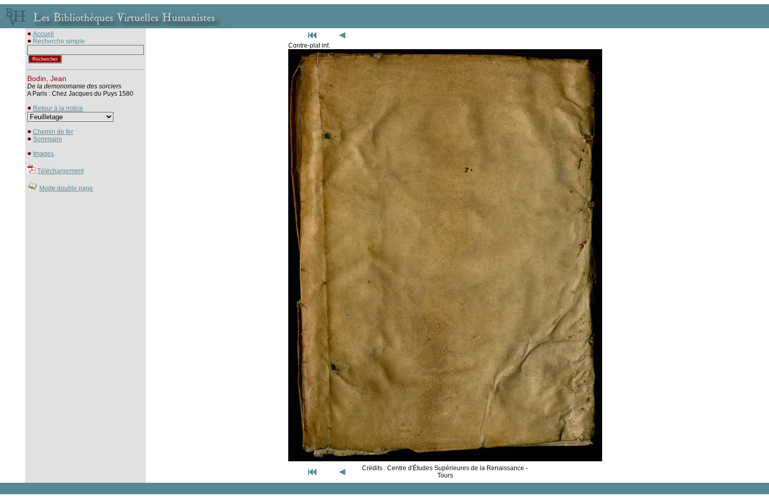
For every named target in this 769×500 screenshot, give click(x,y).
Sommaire (47, 139)
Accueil (43, 34)
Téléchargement (60, 171)
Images (43, 153)
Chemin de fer (53, 131)
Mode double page (66, 188)
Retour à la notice (58, 108)
